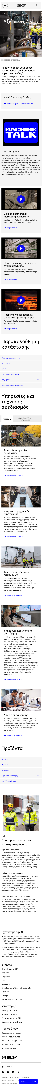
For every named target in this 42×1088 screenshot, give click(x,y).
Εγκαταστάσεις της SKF (11, 1018)
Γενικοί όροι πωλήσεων (9, 1083)
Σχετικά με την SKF (10, 969)
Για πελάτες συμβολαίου (12, 1041)
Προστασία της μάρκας (11, 1033)
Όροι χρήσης (26, 1077)
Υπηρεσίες (6, 977)
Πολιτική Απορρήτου (8, 1080)
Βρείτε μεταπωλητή (10, 1011)
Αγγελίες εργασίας (9, 1048)
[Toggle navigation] (5, 5)
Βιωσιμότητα (7, 984)
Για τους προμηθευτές (11, 1037)
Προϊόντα (5, 973)
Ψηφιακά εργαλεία (9, 1014)
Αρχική (4, 13)
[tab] (7, 419)
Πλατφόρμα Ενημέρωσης (12, 999)
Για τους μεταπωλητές (11, 1044)
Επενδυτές (6, 992)
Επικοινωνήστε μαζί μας (12, 1022)
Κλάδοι (5, 980)
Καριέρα (5, 996)
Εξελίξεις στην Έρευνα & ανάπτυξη (16, 988)
